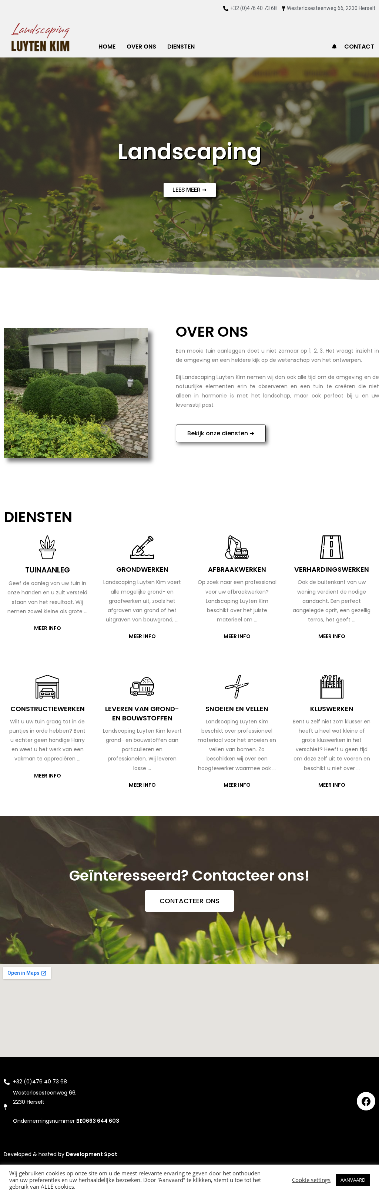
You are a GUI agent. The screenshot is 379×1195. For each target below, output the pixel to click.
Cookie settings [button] (311, 1179)
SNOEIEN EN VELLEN (236, 708)
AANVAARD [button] (353, 1179)
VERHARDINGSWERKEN (331, 569)
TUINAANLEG (47, 570)
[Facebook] (366, 1101)
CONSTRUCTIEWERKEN (47, 708)
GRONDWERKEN (142, 569)
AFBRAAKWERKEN (237, 569)
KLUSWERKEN (331, 708)
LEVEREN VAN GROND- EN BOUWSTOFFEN (142, 713)
